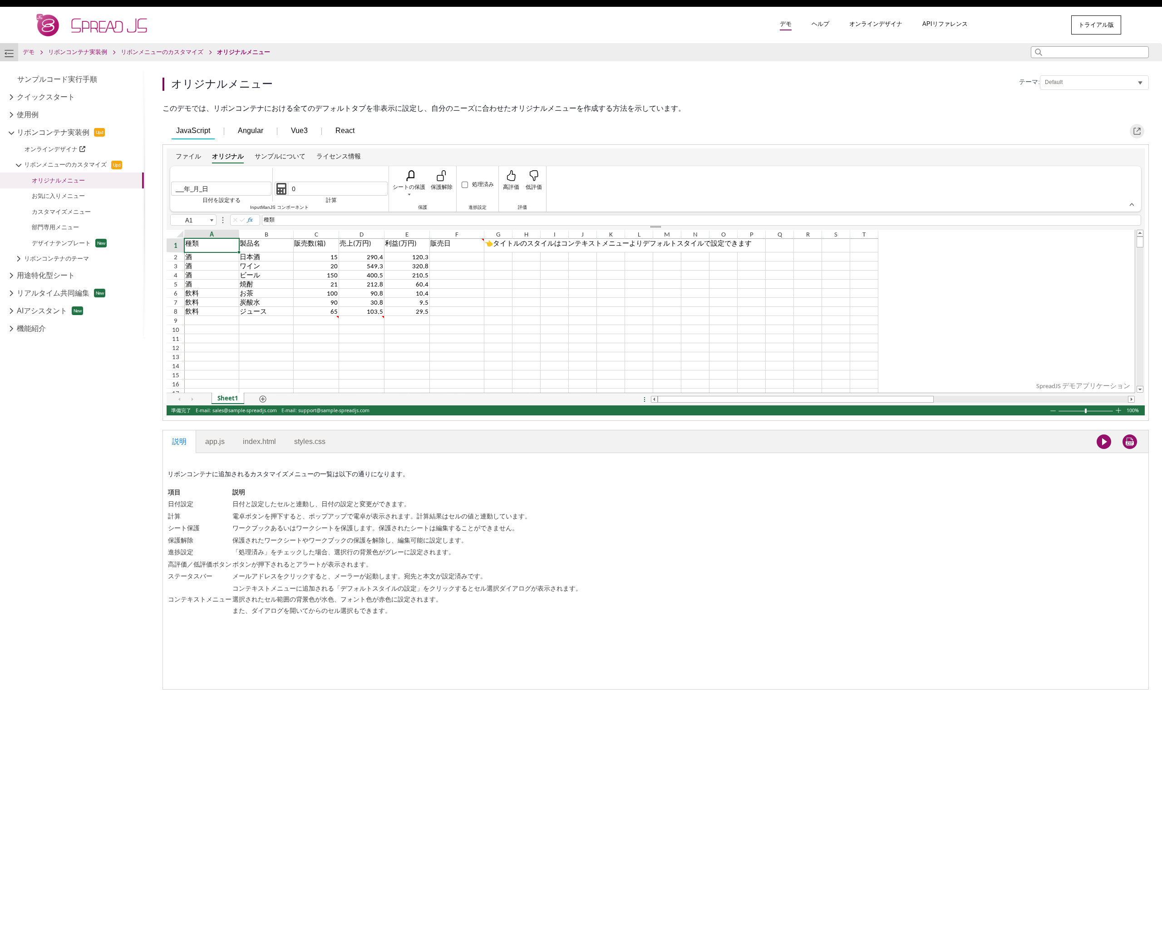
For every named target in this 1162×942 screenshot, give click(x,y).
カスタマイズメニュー (61, 211)
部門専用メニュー (55, 227)
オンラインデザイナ (875, 23)
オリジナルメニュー (58, 180)
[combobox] (1090, 52)
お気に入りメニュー (58, 195)
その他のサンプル (1026, 24)
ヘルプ (820, 23)
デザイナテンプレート (61, 243)
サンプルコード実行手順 (57, 79)
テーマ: (1029, 81)
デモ (786, 23)
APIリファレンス (945, 23)
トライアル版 (1096, 24)
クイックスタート (46, 97)
